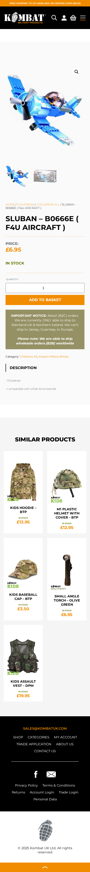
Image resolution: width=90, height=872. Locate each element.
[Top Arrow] (45, 867)
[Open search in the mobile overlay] (53, 18)
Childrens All (48, 204)
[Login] (64, 18)
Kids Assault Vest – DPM (23, 683)
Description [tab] (23, 368)
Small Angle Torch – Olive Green (67, 600)
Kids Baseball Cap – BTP (23, 597)
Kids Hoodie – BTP (23, 510)
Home (10, 204)
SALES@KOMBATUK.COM (45, 728)
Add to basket (45, 300)
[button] (76, 72)
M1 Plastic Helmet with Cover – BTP (66, 513)
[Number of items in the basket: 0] (73, 18)
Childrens (25, 204)
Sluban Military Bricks (54, 356)
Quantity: (12, 279)
